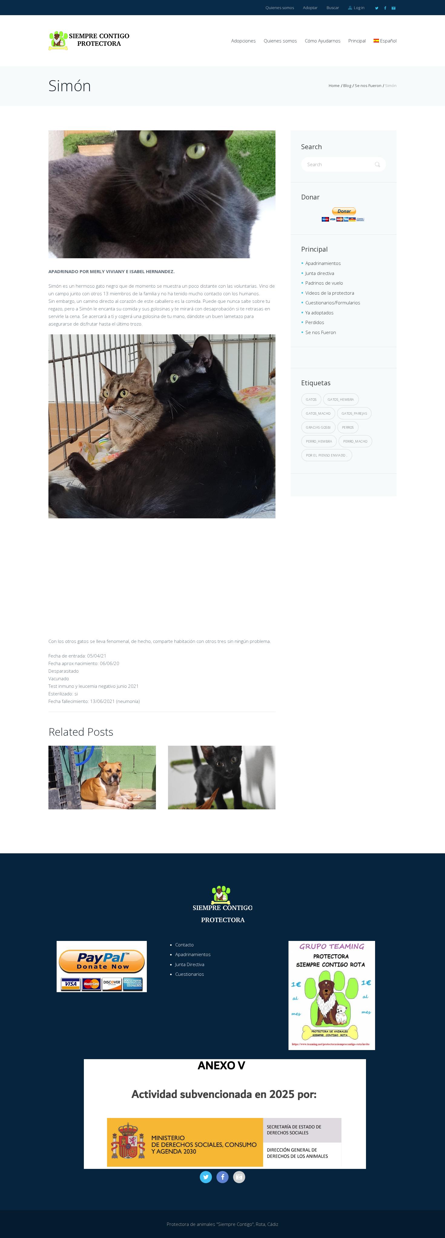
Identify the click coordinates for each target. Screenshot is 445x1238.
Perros (348, 427)
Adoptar (310, 7)
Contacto (184, 945)
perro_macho (355, 441)
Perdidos (314, 322)
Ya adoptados (319, 313)
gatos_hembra (341, 399)
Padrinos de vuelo (324, 283)
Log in (358, 7)
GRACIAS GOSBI (318, 427)
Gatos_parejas (354, 413)
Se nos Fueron (368, 85)
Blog (347, 85)
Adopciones (243, 41)
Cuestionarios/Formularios (332, 302)
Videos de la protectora (329, 293)
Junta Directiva (189, 964)
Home (334, 85)
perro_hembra (319, 441)
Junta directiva (319, 273)
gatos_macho (318, 413)
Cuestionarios (189, 974)
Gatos (311, 399)
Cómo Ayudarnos (323, 41)
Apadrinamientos (323, 263)
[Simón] (161, 194)
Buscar (333, 7)
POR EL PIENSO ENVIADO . (327, 455)
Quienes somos (279, 7)
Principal (357, 41)
